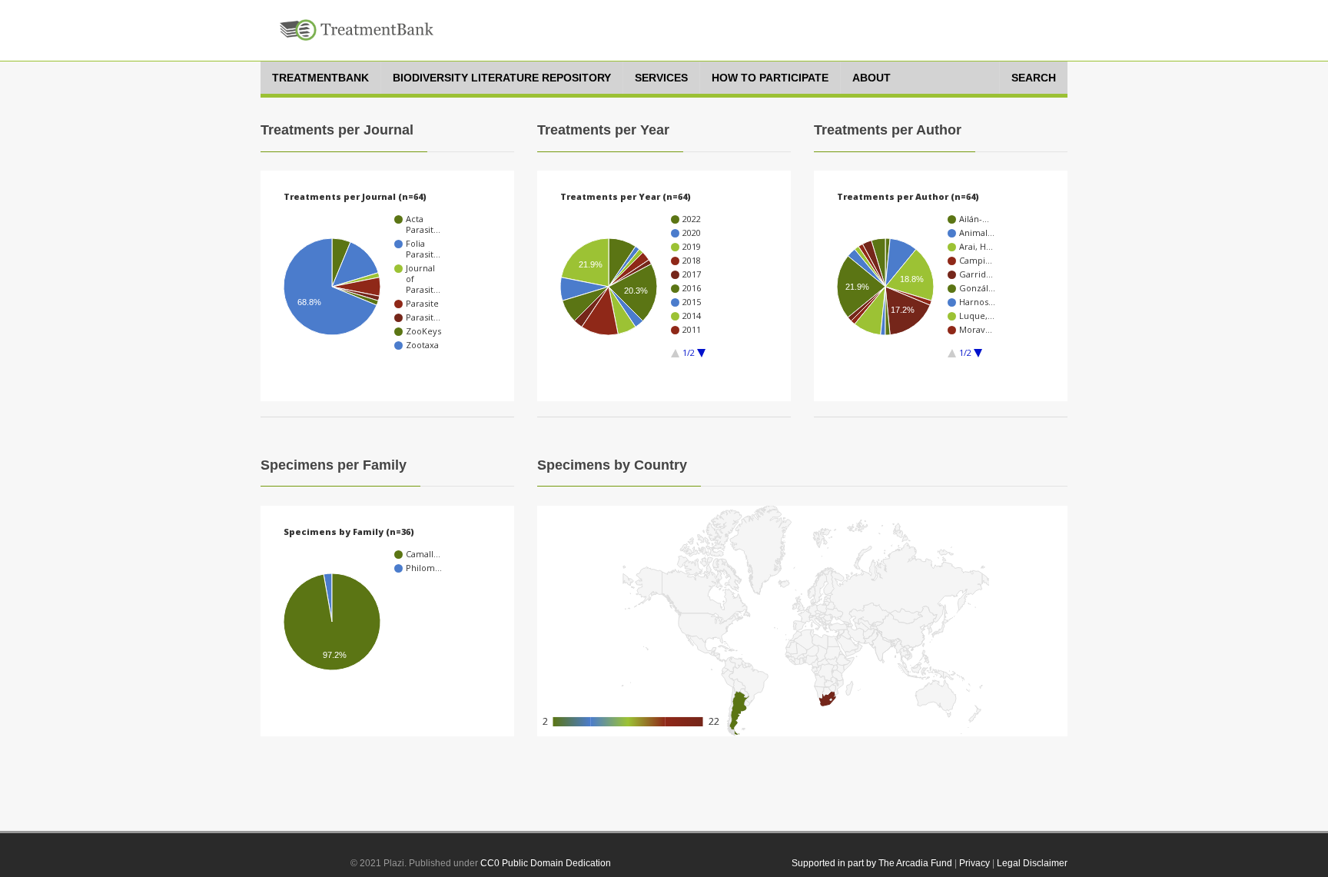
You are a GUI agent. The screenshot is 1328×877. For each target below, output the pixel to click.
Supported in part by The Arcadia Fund (872, 863)
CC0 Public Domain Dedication (545, 863)
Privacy (974, 863)
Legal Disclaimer (1032, 863)
